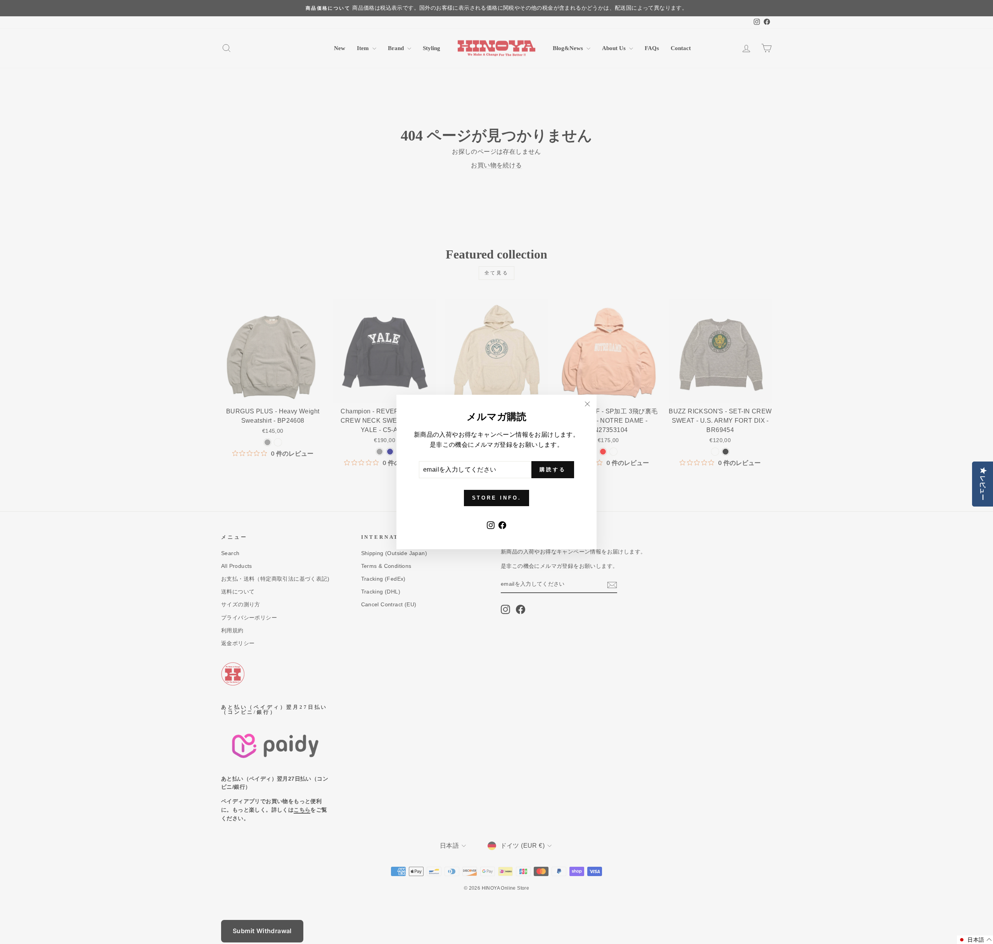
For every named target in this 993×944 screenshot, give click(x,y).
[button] (975, 939)
